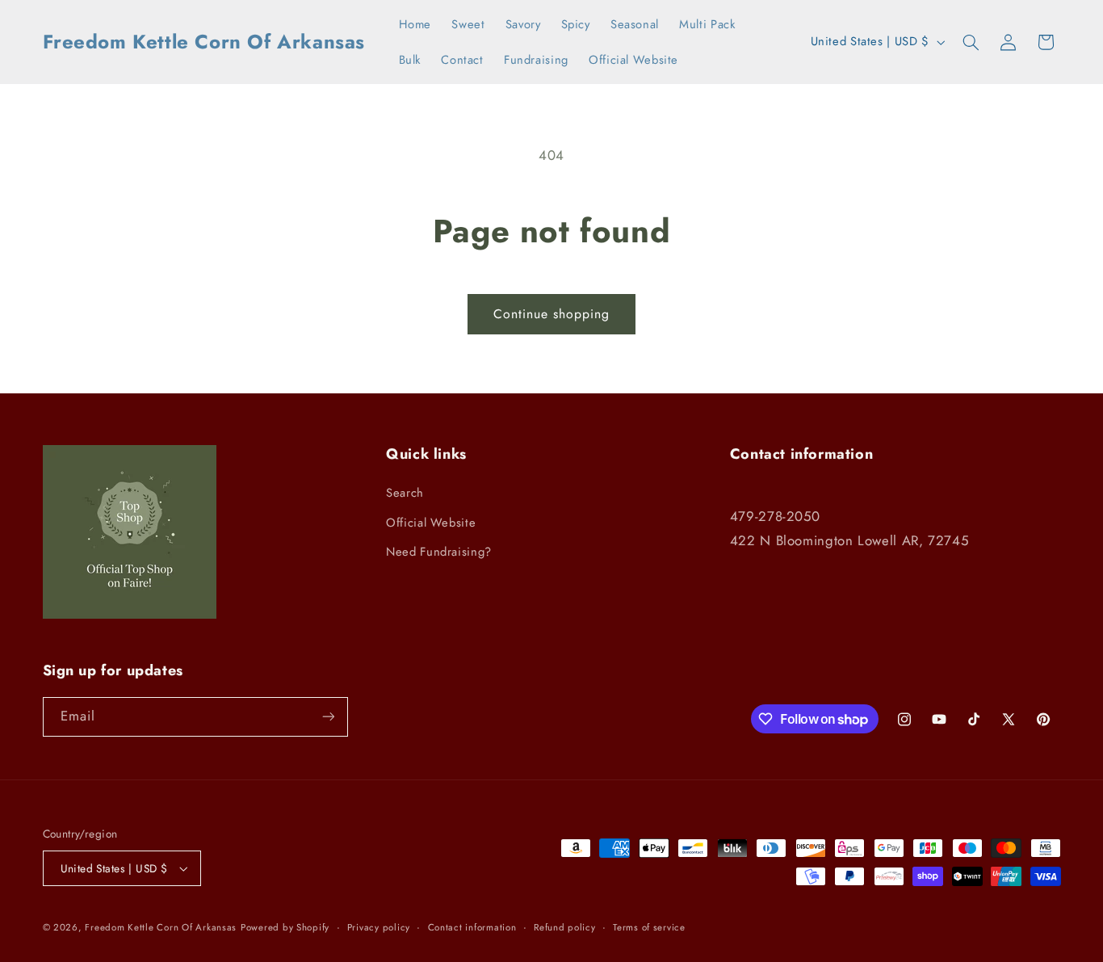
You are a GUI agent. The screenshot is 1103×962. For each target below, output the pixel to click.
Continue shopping (551, 314)
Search (405, 493)
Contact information (472, 927)
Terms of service (649, 927)
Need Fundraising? (439, 552)
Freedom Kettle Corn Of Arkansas (161, 927)
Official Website (431, 522)
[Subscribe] (327, 717)
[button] (970, 42)
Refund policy (565, 927)
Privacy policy (378, 927)
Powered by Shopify (285, 927)
